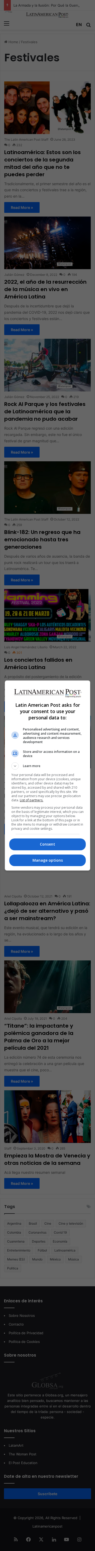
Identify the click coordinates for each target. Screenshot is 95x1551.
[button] (47, 766)
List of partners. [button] (31, 800)
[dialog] (47, 775)
